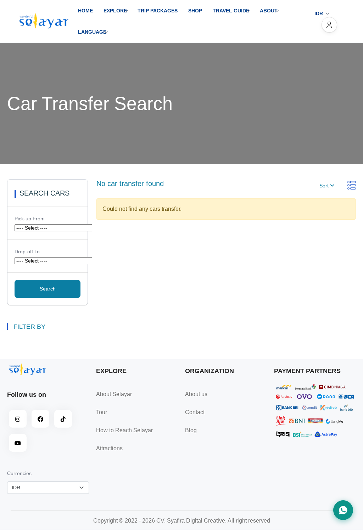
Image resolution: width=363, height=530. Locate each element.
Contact (195, 412)
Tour (101, 412)
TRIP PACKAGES (158, 10)
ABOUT (269, 10)
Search (48, 289)
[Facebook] (40, 419)
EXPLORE (115, 10)
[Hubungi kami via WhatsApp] (343, 510)
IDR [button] (318, 13)
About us (196, 394)
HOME (85, 10)
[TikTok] (63, 419)
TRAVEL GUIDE (231, 10)
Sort (324, 185)
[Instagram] (18, 419)
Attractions (109, 448)
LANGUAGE (92, 32)
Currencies (19, 473)
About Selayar (114, 394)
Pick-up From (30, 218)
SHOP (195, 10)
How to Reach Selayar (124, 430)
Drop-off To (27, 251)
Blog (191, 430)
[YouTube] (18, 443)
